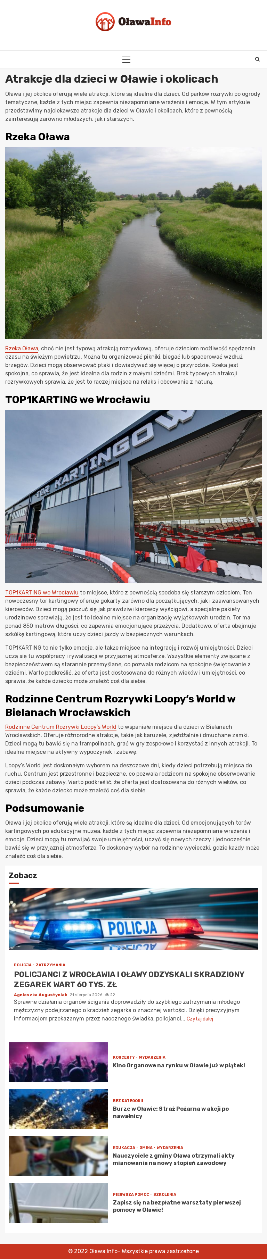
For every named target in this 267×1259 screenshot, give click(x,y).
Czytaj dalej (200, 1019)
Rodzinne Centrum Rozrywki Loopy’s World (60, 727)
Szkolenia (164, 1195)
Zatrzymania (50, 965)
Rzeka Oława (21, 348)
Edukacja (124, 1148)
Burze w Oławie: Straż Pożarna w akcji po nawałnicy (58, 1109)
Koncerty (124, 1057)
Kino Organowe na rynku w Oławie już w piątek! (58, 1062)
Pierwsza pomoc (131, 1195)
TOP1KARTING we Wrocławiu (42, 592)
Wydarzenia (152, 1057)
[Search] (257, 59)
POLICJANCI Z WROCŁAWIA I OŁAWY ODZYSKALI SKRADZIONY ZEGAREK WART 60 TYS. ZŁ (133, 919)
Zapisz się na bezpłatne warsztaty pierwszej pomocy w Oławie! (58, 1203)
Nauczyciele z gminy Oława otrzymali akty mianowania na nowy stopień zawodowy (58, 1156)
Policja (23, 965)
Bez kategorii (128, 1101)
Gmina (146, 1148)
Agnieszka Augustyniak (41, 994)
